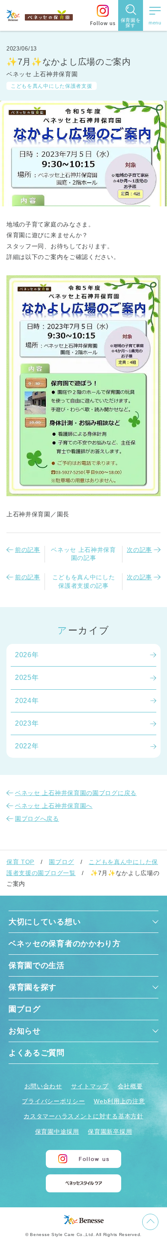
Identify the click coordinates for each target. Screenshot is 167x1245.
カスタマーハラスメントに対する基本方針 (83, 1116)
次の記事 (139, 549)
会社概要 (130, 1086)
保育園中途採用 (57, 1131)
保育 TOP (20, 861)
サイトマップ (90, 1086)
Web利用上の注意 (119, 1101)
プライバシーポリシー (53, 1101)
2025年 (27, 677)
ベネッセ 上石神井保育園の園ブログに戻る (76, 792)
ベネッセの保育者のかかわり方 (65, 943)
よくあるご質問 (37, 1052)
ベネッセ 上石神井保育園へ (53, 805)
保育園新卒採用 (110, 1131)
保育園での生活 (37, 965)
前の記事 (27, 549)
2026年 (27, 654)
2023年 (27, 723)
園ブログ (61, 861)
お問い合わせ (43, 1086)
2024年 (27, 700)
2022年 (27, 746)
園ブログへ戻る (37, 818)
